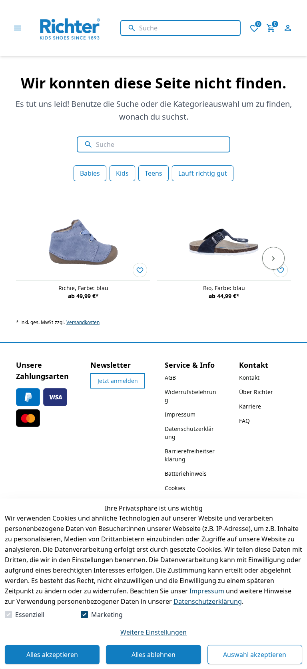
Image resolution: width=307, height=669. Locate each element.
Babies (90, 173)
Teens (153, 173)
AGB (170, 377)
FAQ (244, 421)
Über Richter (256, 392)
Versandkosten (83, 322)
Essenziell (29, 614)
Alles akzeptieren (52, 654)
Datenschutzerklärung (207, 601)
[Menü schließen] (18, 28)
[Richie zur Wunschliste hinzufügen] (140, 270)
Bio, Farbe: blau (224, 288)
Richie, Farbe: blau (83, 288)
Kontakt (249, 377)
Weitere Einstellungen (153, 632)
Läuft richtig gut (202, 173)
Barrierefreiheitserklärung (190, 455)
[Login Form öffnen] (288, 28)
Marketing (107, 614)
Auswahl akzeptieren (254, 654)
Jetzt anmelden (118, 381)
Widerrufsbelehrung (190, 396)
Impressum (206, 591)
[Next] (273, 258)
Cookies (175, 488)
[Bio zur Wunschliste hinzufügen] (280, 270)
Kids (122, 173)
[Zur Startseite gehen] (89, 28)
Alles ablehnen (153, 654)
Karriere (250, 406)
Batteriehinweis (186, 473)
